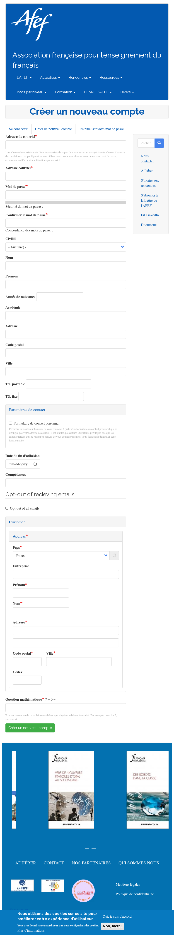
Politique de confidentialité (135, 893)
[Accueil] (33, 24)
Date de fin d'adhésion (22, 455)
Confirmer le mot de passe (25, 214)
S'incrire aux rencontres (150, 183)
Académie (12, 307)
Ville (8, 363)
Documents (149, 224)
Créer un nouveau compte (55, 130)
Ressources (110, 77)
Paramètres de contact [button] (27, 409)
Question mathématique (23, 699)
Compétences (15, 474)
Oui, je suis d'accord (117, 916)
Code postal (14, 344)
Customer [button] (17, 521)
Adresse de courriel (20, 136)
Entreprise (21, 565)
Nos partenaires (91, 863)
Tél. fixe (11, 396)
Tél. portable (15, 383)
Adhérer (147, 170)
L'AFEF (23, 77)
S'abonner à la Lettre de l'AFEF (149, 200)
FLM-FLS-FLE (96, 92)
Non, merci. (112, 926)
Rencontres (79, 77)
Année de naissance (20, 296)
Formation (64, 92)
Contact (54, 863)
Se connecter (18, 128)
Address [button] (19, 536)
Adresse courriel (18, 167)
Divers (126, 92)
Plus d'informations (31, 930)
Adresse (11, 325)
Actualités (49, 77)
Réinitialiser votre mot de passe (102, 128)
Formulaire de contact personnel (36, 423)
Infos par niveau (30, 92)
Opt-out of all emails (24, 508)
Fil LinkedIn (150, 214)
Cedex (17, 672)
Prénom (11, 276)
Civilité (10, 238)
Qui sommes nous (138, 863)
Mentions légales (128, 884)
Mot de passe (15, 186)
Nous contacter (147, 158)
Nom (9, 257)
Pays (16, 547)
